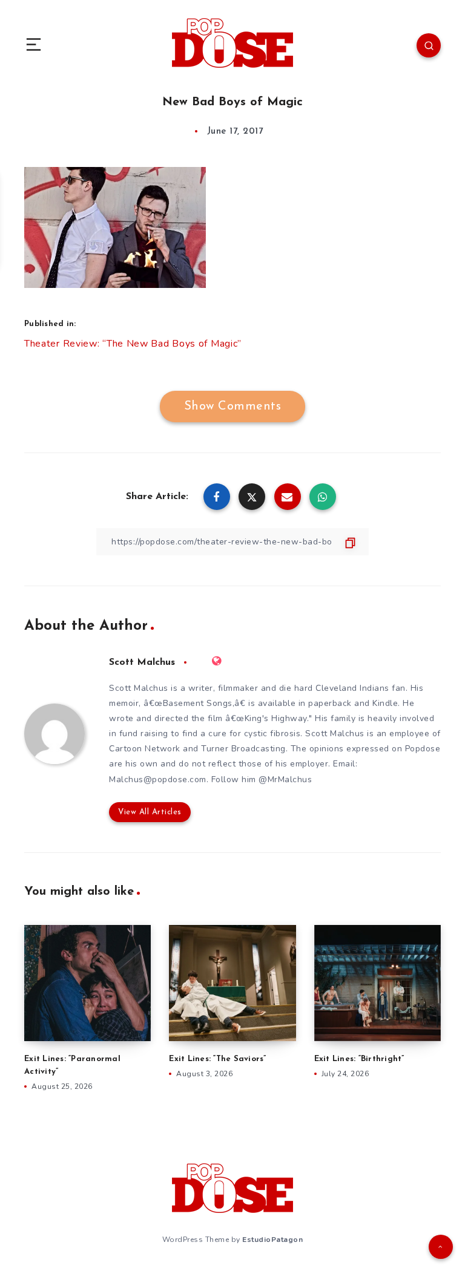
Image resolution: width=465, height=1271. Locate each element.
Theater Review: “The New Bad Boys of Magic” (133, 343)
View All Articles (150, 812)
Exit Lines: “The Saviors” (217, 1059)
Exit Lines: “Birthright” (359, 1059)
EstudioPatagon (272, 1239)
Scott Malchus (142, 662)
